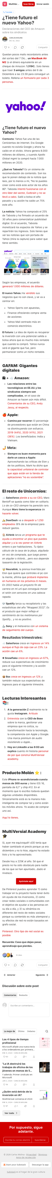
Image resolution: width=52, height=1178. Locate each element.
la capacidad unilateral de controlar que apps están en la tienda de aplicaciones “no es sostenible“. (28, 473)
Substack (11, 1171)
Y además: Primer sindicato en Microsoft (17, 1076)
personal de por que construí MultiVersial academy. (28, 755)
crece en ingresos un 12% (26, 676)
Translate (8, 12)
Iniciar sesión (43, 4)
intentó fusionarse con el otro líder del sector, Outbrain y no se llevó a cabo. (24, 193)
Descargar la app (40, 1164)
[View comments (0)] (15, 47)
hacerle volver (10, 513)
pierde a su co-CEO (31, 497)
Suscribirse (28, 4)
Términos (42, 1154)
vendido (30, 293)
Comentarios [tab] (10, 995)
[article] (26, 1048)
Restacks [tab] (23, 995)
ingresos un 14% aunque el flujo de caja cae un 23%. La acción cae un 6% (25, 647)
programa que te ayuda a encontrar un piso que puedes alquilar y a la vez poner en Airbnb (24, 538)
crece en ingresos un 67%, (33, 658)
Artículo (33, 713)
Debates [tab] (31, 1031)
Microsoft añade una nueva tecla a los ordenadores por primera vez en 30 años (18, 1048)
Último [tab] (21, 1031)
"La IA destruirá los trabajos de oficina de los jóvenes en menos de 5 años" (17, 1067)
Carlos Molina (16, 38)
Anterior (11, 975)
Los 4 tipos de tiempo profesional (15, 1041)
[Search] (47, 1031)
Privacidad (31, 1154)
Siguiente (40, 975)
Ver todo (9, 1113)
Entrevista (13, 718)
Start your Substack (16, 1164)
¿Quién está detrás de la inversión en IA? (17, 1093)
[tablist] (15, 995)
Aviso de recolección (26, 1157)
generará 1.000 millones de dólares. (23, 286)
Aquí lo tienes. (10, 817)
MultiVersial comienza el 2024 (17, 1098)
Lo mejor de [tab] (9, 1031)
